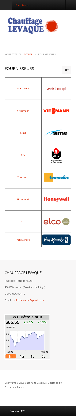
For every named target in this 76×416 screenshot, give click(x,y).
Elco (23, 221)
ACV (23, 155)
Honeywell (23, 199)
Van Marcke (23, 239)
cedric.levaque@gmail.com (28, 300)
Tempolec (23, 177)
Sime (23, 132)
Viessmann (23, 110)
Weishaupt (23, 88)
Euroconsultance (14, 387)
